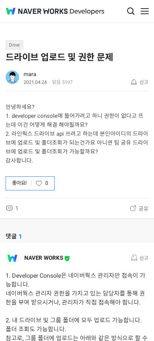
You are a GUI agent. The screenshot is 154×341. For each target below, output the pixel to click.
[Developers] (87, 12)
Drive (14, 45)
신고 (143, 82)
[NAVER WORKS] (37, 11)
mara (30, 74)
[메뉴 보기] (144, 11)
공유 (143, 209)
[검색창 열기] (130, 11)
